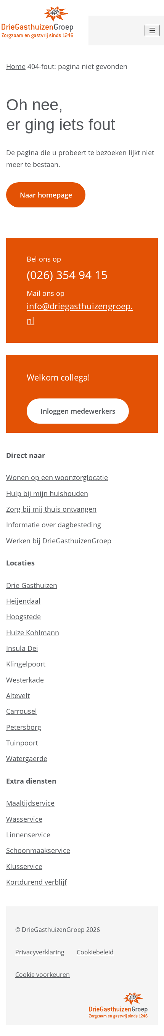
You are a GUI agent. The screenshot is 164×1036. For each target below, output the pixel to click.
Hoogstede (23, 616)
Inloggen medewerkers (78, 411)
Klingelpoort (25, 663)
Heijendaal (23, 601)
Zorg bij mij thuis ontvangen (51, 509)
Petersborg (23, 727)
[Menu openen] (152, 30)
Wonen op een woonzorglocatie (57, 477)
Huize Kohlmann (32, 632)
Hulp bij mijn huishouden (47, 493)
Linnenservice (28, 834)
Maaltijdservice (30, 803)
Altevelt (18, 695)
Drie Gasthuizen (31, 585)
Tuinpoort (22, 742)
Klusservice (24, 866)
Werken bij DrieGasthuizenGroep (58, 540)
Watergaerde (26, 758)
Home (16, 66)
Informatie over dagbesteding (53, 524)
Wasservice (24, 819)
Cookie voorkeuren (42, 974)
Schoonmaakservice (38, 850)
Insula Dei (22, 648)
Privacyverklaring (39, 952)
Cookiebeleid (95, 952)
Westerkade (25, 679)
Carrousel (21, 711)
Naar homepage (46, 194)
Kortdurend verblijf (36, 882)
